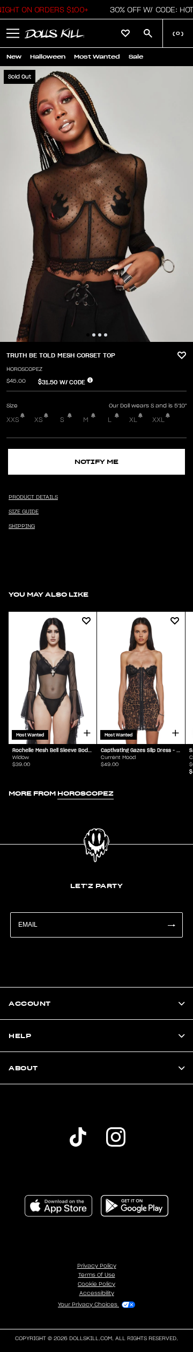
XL (133, 420)
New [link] (13, 56)
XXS (12, 420)
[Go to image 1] (88, 335)
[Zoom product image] (96, 204)
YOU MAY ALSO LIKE (48, 594)
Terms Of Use (96, 1275)
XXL (158, 420)
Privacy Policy (96, 1266)
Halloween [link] (47, 56)
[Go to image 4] (105, 335)
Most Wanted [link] (97, 56)
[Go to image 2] (93, 335)
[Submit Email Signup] (171, 924)
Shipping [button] (22, 526)
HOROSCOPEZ (24, 369)
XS (38, 420)
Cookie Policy (96, 1284)
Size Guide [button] (24, 511)
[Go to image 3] (99, 335)
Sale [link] (136, 56)
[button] (12, 33)
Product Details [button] (33, 497)
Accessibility (96, 1293)
